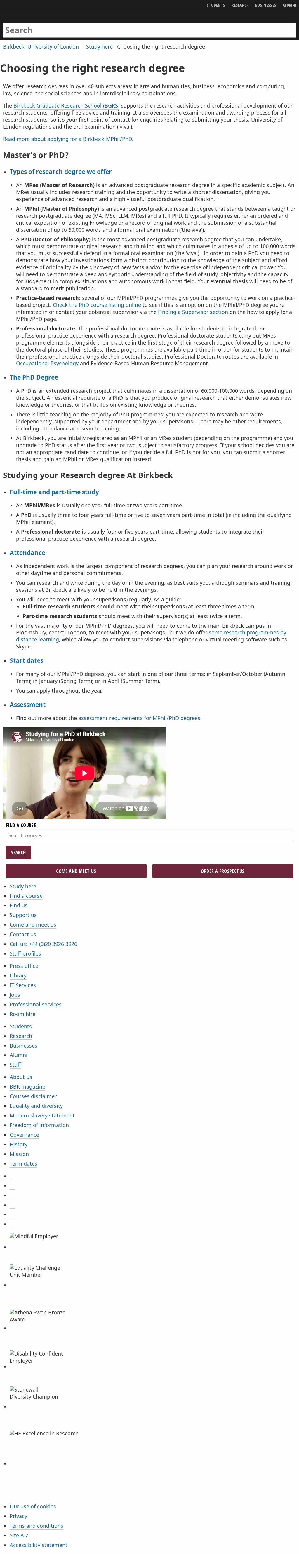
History (18, 1144)
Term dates (23, 1163)
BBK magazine (27, 1086)
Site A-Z (19, 1535)
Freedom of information (39, 1125)
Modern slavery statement (42, 1115)
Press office (24, 965)
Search (18, 852)
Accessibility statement (38, 1544)
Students (21, 1026)
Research (21, 1035)
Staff (15, 1064)
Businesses (23, 1045)
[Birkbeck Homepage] (25, 24)
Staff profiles (25, 953)
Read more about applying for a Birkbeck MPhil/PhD (67, 138)
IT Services (23, 985)
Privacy (18, 1516)
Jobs (15, 994)
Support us (23, 914)
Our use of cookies (33, 1506)
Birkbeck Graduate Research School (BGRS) (66, 105)
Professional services (36, 1004)
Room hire (22, 1013)
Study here (23, 886)
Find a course (26, 895)
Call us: (43, 943)
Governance (24, 1134)
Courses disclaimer (33, 1096)
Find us (18, 905)
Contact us (23, 934)
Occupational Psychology (47, 363)
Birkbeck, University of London (41, 46)
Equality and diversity (36, 1105)
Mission (19, 1153)
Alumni (18, 1054)
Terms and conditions (36, 1525)
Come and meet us (33, 924)
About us (21, 1076)
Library (18, 975)
